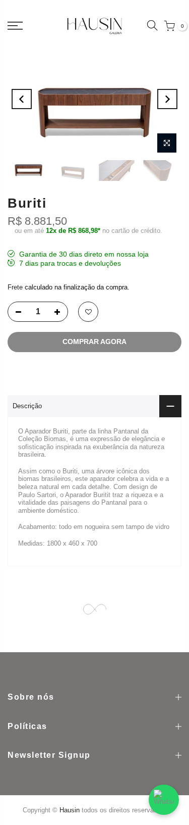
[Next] (167, 99)
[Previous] (22, 99)
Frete (16, 287)
